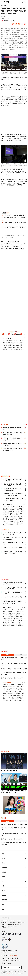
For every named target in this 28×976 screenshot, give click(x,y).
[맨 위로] (25, 970)
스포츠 (5, 5)
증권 (3, 853)
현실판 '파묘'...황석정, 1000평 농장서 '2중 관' (14, 218)
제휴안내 (7, 960)
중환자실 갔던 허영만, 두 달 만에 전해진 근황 (14, 215)
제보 (3, 904)
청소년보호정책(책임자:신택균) (7, 958)
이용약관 (16, 958)
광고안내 (3, 960)
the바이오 (4, 867)
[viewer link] (25, 68)
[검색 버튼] (22, 1)
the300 (4, 858)
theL (3, 863)
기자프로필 (4, 900)
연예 (3, 886)
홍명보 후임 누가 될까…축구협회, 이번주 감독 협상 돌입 (14, 668)
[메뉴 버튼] (25, 1)
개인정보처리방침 (13, 955)
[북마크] (25, 24)
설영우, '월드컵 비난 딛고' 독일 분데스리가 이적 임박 (13, 678)
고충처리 (3, 963)
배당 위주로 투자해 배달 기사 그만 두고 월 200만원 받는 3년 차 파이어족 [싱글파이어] (13, 791)
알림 (3, 909)
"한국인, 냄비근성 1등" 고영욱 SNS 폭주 (12, 547)
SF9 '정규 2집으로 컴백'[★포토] (9, 770)
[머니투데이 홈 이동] (6, 918)
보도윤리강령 (8, 963)
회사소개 (3, 955)
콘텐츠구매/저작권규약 (14, 960)
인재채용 (7, 955)
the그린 (4, 872)
